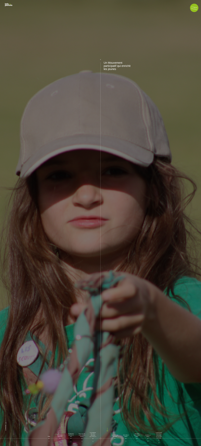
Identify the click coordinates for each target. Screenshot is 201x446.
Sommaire (5, 428)
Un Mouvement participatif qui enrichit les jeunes (117, 66)
